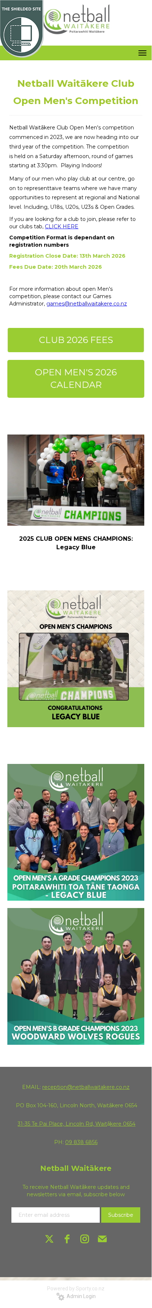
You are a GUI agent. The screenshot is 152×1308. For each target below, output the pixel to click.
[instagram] (84, 1239)
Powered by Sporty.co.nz (76, 1288)
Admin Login (80, 1296)
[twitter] (49, 1239)
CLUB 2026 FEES (76, 340)
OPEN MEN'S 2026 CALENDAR (76, 378)
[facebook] (67, 1239)
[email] (102, 1239)
